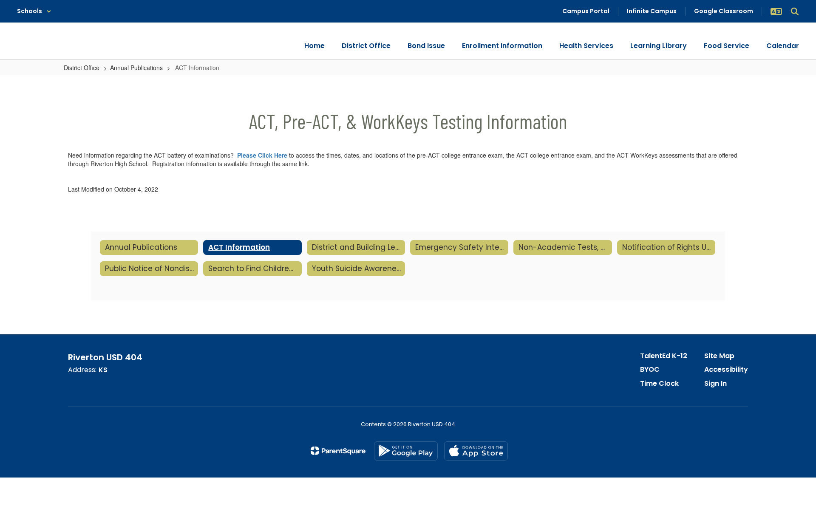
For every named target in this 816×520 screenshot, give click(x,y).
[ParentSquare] (338, 450)
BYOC (650, 369)
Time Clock (659, 383)
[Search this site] (794, 11)
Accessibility (726, 369)
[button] (34, 11)
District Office (81, 67)
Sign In (715, 383)
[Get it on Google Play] (406, 451)
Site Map (719, 356)
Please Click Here (262, 155)
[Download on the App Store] (476, 451)
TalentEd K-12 (663, 356)
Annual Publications (136, 67)
